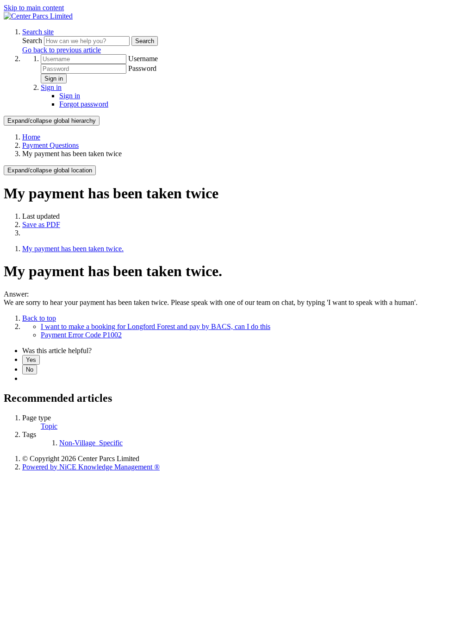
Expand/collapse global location (49, 170)
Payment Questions (50, 145)
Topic (49, 426)
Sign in (53, 78)
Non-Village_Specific (91, 443)
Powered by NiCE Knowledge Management (91, 467)
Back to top (39, 318)
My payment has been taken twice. (73, 249)
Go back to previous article (61, 50)
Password (142, 68)
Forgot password (83, 104)
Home (31, 137)
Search (33, 40)
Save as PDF (41, 224)
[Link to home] (38, 16)
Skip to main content (34, 8)
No (29, 369)
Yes (31, 359)
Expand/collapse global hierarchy (51, 120)
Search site (38, 32)
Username (143, 59)
